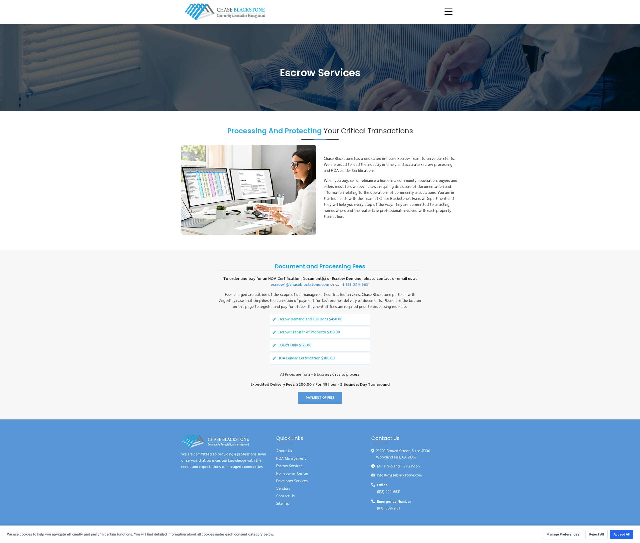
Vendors (283, 489)
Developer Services (292, 481)
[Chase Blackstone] (225, 12)
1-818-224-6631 (356, 285)
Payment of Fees (320, 398)
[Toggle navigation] (449, 12)
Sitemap (283, 504)
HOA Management (291, 459)
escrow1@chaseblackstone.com (300, 285)
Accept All (622, 534)
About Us (284, 451)
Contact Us (285, 496)
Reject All (596, 534)
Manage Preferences (562, 534)
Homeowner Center (292, 474)
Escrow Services (289, 466)
